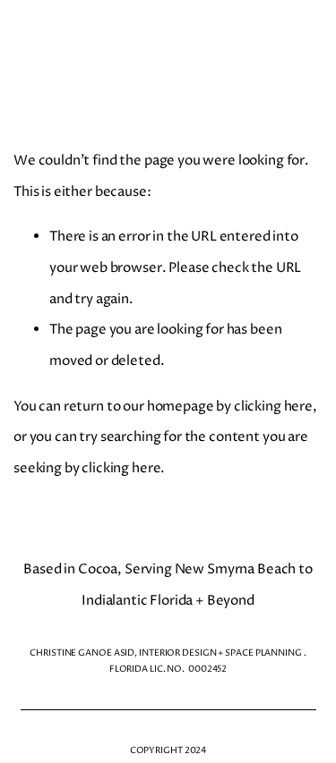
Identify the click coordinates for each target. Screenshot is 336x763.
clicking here (273, 406)
